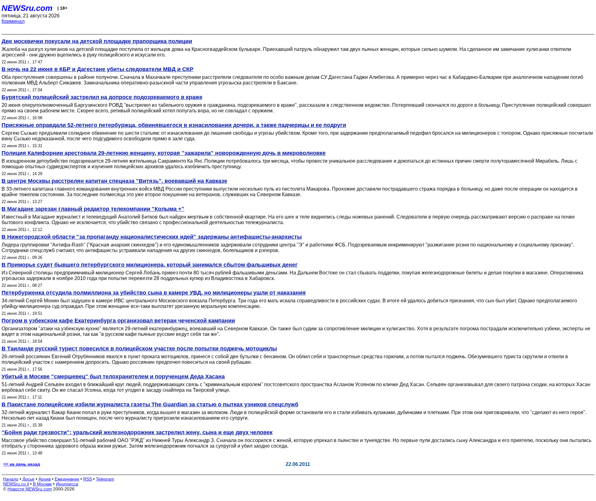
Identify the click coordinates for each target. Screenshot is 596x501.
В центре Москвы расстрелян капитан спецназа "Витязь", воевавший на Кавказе (114, 181)
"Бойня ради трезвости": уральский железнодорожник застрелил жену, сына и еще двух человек (137, 432)
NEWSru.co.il (16, 483)
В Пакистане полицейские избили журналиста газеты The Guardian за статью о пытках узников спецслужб (150, 404)
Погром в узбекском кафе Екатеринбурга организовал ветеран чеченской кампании (118, 321)
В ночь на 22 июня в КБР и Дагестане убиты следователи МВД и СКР (97, 69)
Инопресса (67, 483)
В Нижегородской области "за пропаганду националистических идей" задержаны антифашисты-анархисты (152, 237)
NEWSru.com (27, 8)
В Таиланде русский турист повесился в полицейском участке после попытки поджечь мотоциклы (139, 348)
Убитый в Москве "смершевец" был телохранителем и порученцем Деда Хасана (113, 376)
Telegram (105, 478)
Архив (44, 478)
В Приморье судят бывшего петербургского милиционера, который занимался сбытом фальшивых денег (150, 265)
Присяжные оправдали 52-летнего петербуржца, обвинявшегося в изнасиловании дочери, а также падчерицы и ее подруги (174, 125)
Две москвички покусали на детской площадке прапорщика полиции (97, 41)
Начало (10, 478)
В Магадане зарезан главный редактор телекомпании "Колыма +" (93, 209)
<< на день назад (21, 464)
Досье (28, 478)
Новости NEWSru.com (29, 488)
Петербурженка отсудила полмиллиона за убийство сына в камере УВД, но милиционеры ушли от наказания (154, 293)
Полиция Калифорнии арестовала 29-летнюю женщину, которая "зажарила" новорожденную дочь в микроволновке (164, 153)
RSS (87, 478)
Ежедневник (67, 478)
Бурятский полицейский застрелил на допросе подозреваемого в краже (102, 97)
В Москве (42, 483)
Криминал (13, 21)
